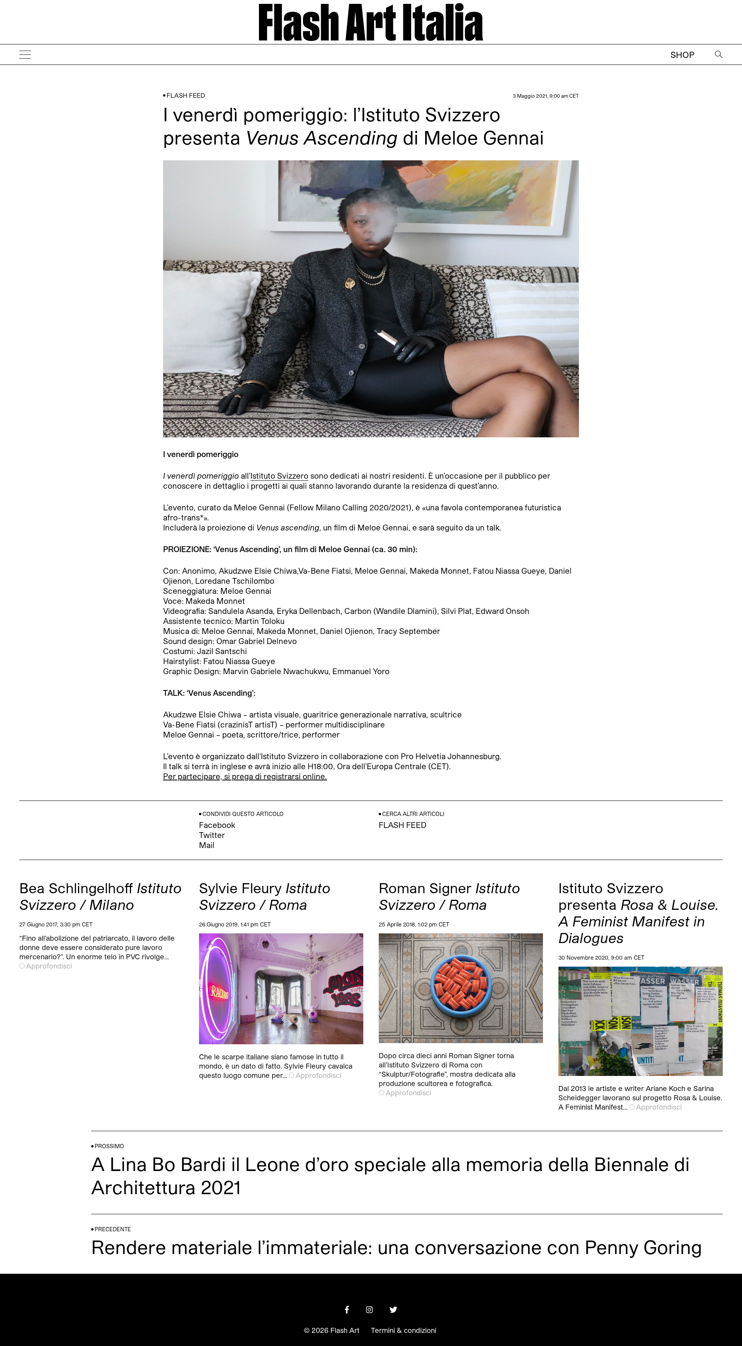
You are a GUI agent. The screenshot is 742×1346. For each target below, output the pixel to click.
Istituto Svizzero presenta (638, 912)
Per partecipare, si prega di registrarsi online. (245, 776)
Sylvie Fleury (264, 896)
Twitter (212, 835)
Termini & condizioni (403, 1330)
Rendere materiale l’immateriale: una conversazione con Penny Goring (396, 1247)
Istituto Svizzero (279, 475)
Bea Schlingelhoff (100, 896)
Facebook (217, 824)
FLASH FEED (186, 95)
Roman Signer (449, 896)
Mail (206, 845)
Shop (682, 54)
